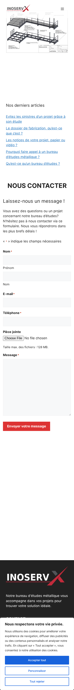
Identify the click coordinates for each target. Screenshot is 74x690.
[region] (37, 654)
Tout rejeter (37, 681)
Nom (6, 284)
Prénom (8, 268)
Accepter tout (37, 660)
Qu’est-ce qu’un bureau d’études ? (33, 164)
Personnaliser (37, 670)
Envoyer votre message (26, 426)
